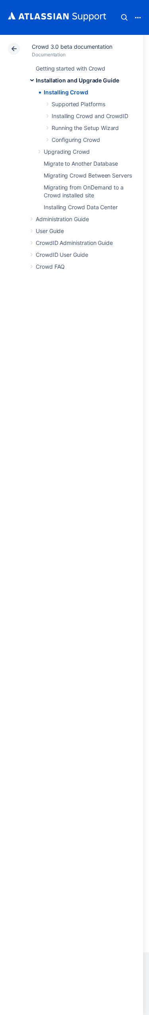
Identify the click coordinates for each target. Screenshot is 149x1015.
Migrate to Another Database (81, 163)
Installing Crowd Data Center (81, 207)
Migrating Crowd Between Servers (88, 175)
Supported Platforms (78, 104)
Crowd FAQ (50, 266)
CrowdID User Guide (62, 254)
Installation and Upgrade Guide (77, 80)
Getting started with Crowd (70, 68)
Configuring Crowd (76, 139)
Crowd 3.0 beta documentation (72, 46)
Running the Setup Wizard (85, 127)
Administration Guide (62, 219)
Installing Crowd (66, 92)
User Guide (50, 230)
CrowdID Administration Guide (74, 242)
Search (124, 17)
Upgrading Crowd (67, 151)
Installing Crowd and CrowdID (90, 116)
